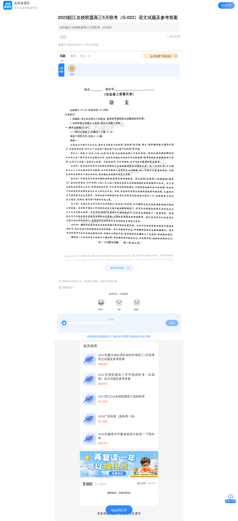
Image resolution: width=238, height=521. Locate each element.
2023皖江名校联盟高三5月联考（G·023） (87, 27)
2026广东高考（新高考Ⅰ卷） (117, 416)
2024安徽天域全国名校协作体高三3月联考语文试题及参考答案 (126, 357)
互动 (86, 56)
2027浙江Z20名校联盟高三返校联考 (121, 396)
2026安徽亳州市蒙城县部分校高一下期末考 (126, 436)
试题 (62, 56)
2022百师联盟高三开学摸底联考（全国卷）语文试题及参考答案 (126, 376)
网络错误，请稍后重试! (119, 492)
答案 (72, 56)
